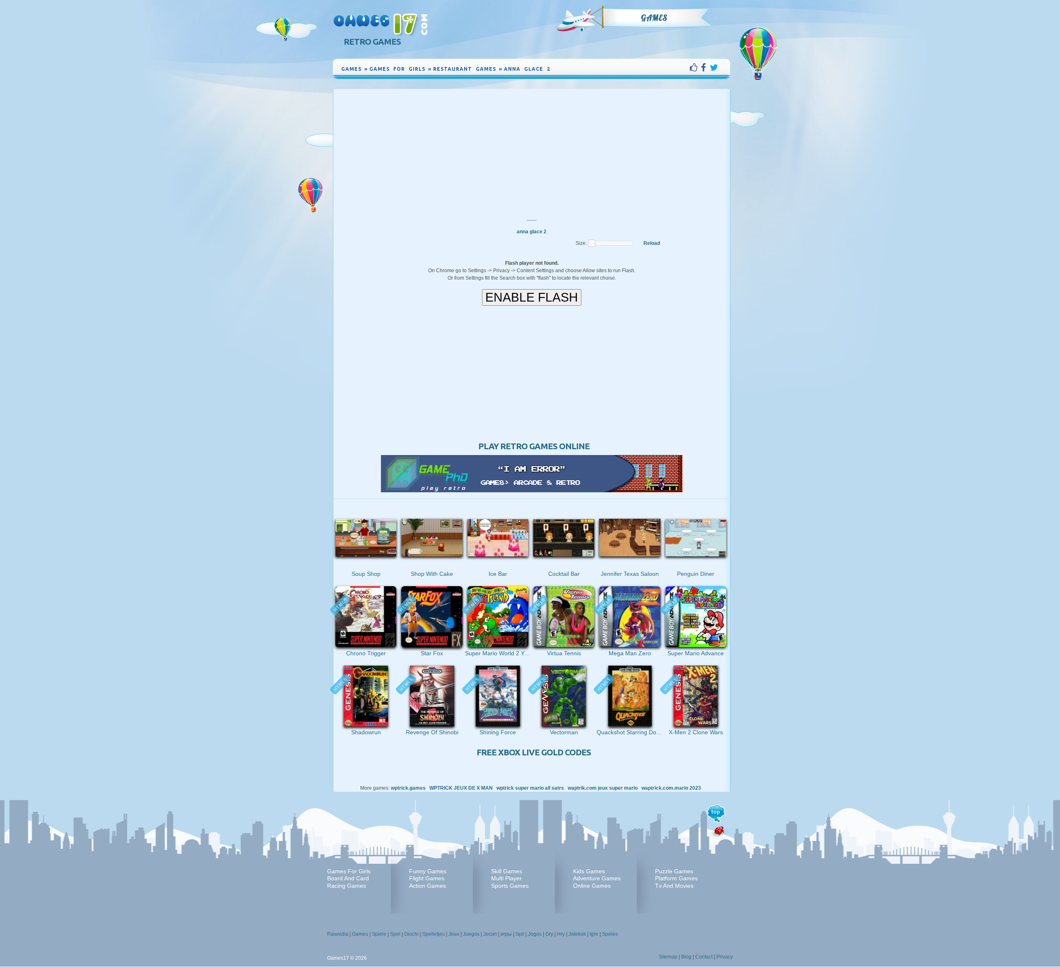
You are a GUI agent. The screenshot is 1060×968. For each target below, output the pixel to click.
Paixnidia (337, 934)
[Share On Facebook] (705, 67)
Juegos (471, 934)
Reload (651, 243)
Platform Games (676, 878)
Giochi (411, 934)
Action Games (427, 885)
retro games (372, 41)
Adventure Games (597, 878)
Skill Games (506, 871)
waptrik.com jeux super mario (603, 788)
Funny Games (427, 871)
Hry (561, 934)
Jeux (453, 934)
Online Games (592, 885)
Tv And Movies (674, 885)
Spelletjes (433, 934)
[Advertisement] (531, 151)
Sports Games (510, 885)
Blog (686, 957)
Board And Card (348, 878)
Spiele (379, 934)
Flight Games (426, 878)
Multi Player (506, 878)
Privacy (724, 957)
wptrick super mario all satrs (530, 788)
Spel (395, 934)
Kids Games (589, 871)
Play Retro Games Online (534, 446)
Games (654, 18)
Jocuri (490, 934)
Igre (594, 934)
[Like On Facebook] (695, 67)
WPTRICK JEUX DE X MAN (461, 788)
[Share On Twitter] (714, 67)
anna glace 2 (532, 232)
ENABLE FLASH (531, 297)
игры (506, 934)
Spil (520, 934)
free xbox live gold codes (534, 752)
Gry (549, 934)
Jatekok (577, 934)
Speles (610, 934)
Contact (704, 957)
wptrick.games (408, 788)
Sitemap (668, 957)
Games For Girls (349, 871)
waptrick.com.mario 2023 (671, 788)
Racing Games (346, 885)
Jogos (535, 934)
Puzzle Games (674, 871)
